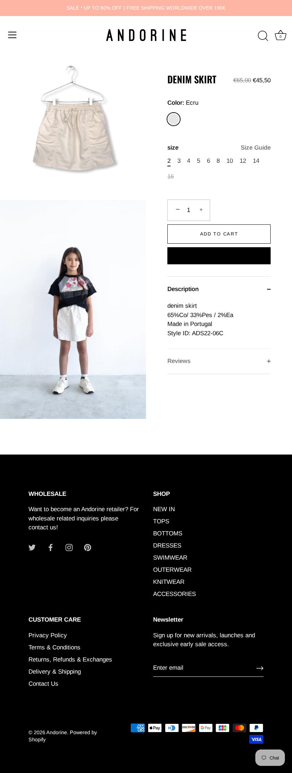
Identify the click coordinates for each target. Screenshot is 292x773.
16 (170, 176)
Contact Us (43, 683)
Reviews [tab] (179, 361)
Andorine (56, 732)
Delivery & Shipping (54, 671)
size (219, 147)
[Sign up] (260, 668)
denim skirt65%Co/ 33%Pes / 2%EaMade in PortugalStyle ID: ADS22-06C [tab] (200, 319)
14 (256, 160)
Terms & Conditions (54, 647)
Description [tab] (183, 289)
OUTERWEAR (172, 569)
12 (243, 160)
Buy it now (219, 256)
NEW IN (164, 509)
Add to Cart (219, 234)
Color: (182, 102)
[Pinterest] (87, 547)
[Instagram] (69, 547)
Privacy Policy (47, 635)
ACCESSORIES (174, 594)
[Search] (263, 36)
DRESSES (167, 545)
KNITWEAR (168, 582)
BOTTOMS (167, 533)
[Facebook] (50, 547)
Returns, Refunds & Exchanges (70, 659)
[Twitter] (32, 547)
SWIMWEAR (170, 557)
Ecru (173, 119)
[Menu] (12, 35)
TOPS (161, 521)
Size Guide (256, 147)
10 (229, 160)
